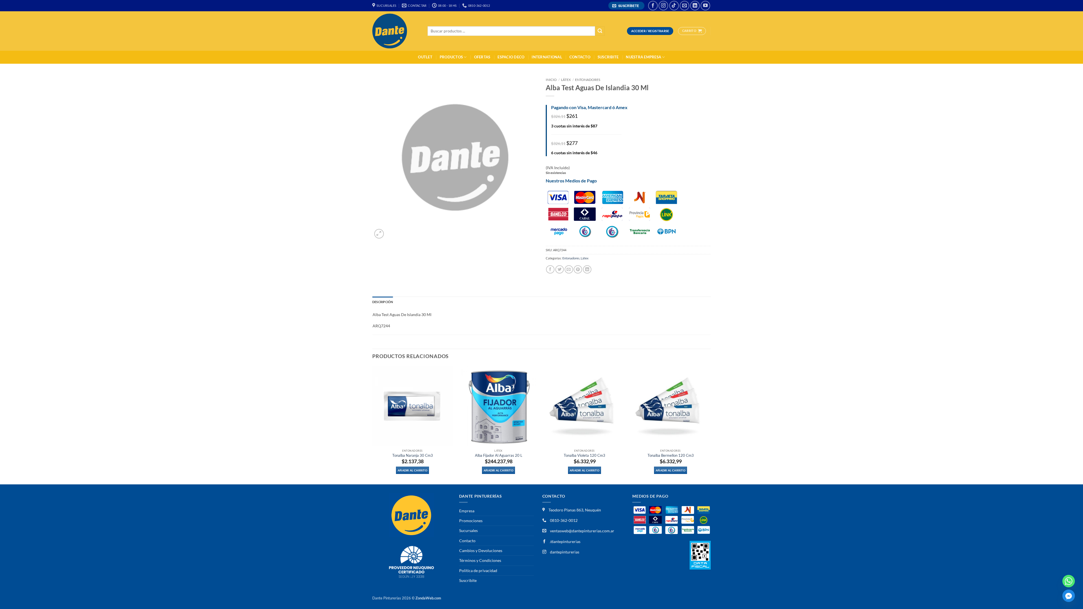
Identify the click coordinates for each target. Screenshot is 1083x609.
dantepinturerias (564, 552)
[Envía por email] (569, 269)
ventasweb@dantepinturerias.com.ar (582, 530)
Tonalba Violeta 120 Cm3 (584, 455)
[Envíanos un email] (684, 5)
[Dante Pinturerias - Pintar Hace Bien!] (395, 31)
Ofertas (482, 57)
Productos (451, 57)
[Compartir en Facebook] (550, 269)
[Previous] (372, 424)
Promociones (471, 520)
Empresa (466, 510)
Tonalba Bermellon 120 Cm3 (671, 455)
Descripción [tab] (382, 302)
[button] (626, 6)
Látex (566, 80)
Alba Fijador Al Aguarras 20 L (498, 455)
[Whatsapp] (1068, 581)
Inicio (551, 80)
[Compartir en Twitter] (559, 269)
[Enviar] (600, 31)
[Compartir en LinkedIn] (587, 269)
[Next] (710, 424)
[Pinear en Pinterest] (578, 269)
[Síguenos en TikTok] (674, 5)
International (547, 57)
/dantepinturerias (564, 541)
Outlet (425, 57)
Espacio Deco (511, 57)
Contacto (579, 57)
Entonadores (587, 80)
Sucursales (468, 530)
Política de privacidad (478, 570)
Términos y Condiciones (480, 560)
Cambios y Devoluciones (480, 550)
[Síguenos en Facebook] (653, 5)
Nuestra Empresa (643, 57)
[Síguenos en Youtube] (705, 5)
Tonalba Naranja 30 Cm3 (412, 455)
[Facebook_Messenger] (1068, 596)
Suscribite (608, 57)
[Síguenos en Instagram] (663, 5)
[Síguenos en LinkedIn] (695, 5)
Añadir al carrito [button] (412, 470)
